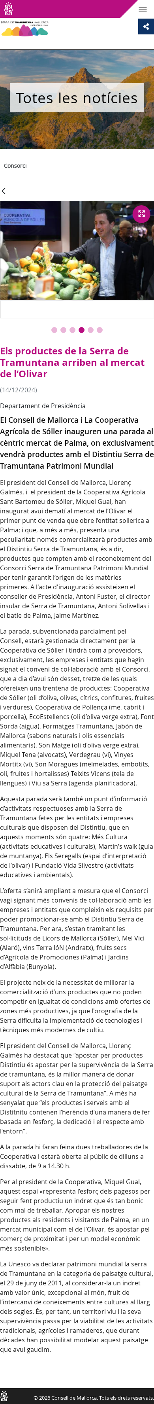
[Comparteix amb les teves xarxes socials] (146, 26)
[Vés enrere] (3, 192)
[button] (54, 330)
